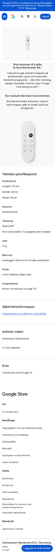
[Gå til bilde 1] (27, 57)
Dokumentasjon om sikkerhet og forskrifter (24, 313)
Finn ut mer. (31, 8)
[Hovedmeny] (4, 16)
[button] (22, 16)
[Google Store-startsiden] (13, 16)
